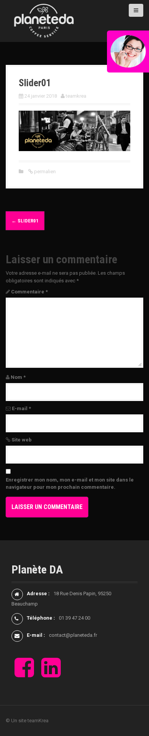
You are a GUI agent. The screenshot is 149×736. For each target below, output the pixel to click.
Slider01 (25, 221)
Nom (18, 377)
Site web (21, 440)
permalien (44, 171)
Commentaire (29, 292)
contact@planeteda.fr (73, 635)
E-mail (21, 408)
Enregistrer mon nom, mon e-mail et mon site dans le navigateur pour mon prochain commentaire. (70, 483)
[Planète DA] (43, 20)
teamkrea (76, 96)
